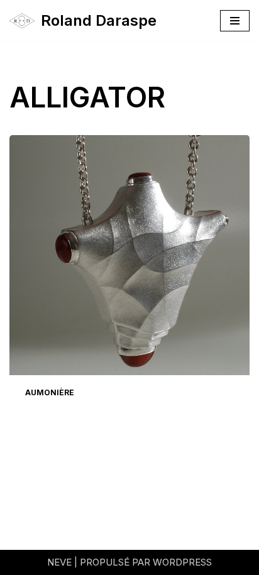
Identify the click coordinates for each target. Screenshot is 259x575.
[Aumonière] (129, 255)
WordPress (182, 562)
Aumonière (49, 392)
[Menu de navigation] (235, 20)
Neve (59, 562)
